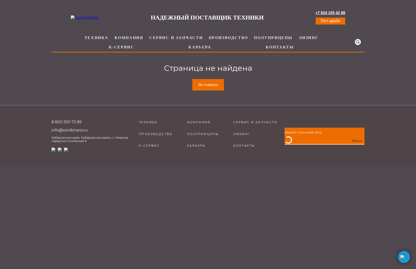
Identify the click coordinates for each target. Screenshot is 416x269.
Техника (96, 38)
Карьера (199, 47)
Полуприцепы (273, 38)
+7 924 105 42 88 (330, 13)
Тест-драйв (330, 21)
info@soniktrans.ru (70, 130)
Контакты (280, 47)
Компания (129, 38)
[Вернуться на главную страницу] (85, 17)
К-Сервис (121, 47)
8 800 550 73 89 (67, 122)
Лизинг (308, 38)
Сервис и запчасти (176, 38)
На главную (208, 85)
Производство (228, 38)
